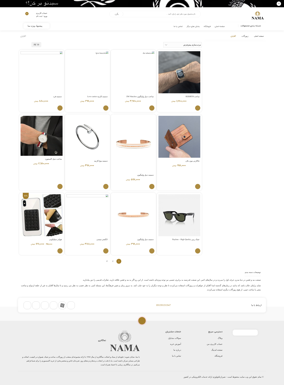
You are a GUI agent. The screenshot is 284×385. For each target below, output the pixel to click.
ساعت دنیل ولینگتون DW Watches (140, 96)
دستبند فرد (57, 96)
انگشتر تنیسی (102, 239)
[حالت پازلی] (26, 44)
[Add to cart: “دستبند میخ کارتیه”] (105, 186)
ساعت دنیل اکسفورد (53, 159)
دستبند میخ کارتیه (101, 161)
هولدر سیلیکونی (55, 239)
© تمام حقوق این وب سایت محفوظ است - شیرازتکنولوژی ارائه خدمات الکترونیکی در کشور (224, 377)
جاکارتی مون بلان (192, 161)
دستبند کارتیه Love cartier (97, 96)
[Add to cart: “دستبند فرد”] (60, 108)
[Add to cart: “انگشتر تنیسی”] (105, 251)
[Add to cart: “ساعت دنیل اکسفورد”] (60, 186)
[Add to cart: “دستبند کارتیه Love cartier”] (105, 108)
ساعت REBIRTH (193, 96)
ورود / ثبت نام (41, 16)
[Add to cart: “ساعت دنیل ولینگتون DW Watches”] (151, 108)
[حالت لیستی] (20, 44)
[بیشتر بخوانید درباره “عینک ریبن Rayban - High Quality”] (197, 251)
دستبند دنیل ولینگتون (145, 175)
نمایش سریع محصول (184, 108)
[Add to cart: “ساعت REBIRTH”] (197, 108)
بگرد (117, 14)
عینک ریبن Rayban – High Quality (186, 239)
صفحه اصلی (259, 36)
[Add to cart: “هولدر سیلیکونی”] (60, 251)
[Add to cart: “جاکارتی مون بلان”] (197, 186)
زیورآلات (245, 36)
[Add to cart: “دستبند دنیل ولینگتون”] (151, 186)
